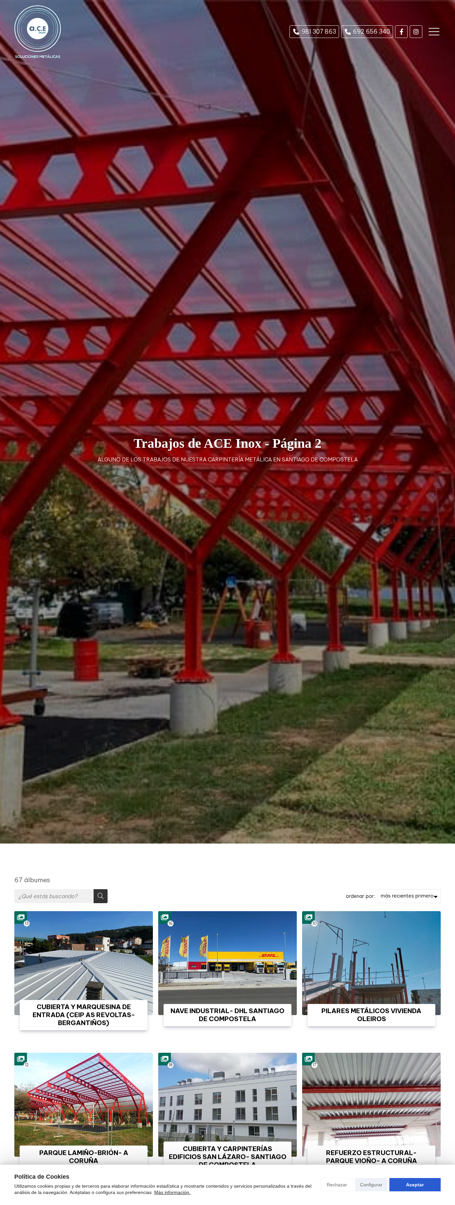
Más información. (172, 1192)
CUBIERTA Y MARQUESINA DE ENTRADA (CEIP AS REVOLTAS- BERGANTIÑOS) (84, 1015)
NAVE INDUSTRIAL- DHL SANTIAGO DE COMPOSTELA (227, 1015)
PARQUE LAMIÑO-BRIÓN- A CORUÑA (83, 1157)
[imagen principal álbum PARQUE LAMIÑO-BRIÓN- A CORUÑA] (83, 1105)
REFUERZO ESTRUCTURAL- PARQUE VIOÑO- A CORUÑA (371, 1157)
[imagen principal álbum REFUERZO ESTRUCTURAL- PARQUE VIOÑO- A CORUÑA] (371, 1105)
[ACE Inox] (37, 31)
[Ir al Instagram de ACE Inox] (416, 32)
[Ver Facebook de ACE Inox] (401, 32)
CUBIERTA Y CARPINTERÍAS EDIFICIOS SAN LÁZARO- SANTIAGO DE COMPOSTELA (227, 1157)
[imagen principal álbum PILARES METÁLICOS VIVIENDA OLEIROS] (371, 963)
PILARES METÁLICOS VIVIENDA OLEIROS (371, 1015)
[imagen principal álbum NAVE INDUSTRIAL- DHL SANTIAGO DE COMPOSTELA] (227, 963)
